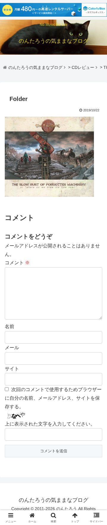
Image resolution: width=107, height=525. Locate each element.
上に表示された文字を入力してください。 (50, 423)
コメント (17, 262)
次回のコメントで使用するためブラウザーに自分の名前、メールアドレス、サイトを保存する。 (53, 398)
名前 (9, 326)
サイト (12, 368)
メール (12, 347)
